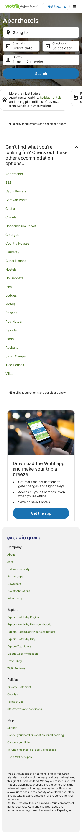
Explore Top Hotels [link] (19, 646)
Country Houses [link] (17, 243)
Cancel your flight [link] (18, 742)
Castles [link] (10, 208)
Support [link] (12, 727)
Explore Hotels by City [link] (21, 639)
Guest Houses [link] (15, 261)
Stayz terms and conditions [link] (24, 709)
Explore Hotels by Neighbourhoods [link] (29, 624)
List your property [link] (18, 569)
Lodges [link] (11, 295)
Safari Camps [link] (15, 356)
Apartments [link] (14, 174)
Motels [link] (10, 304)
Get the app (41, 513)
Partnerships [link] (15, 576)
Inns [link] (8, 287)
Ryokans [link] (11, 347)
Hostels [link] (10, 269)
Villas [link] (9, 373)
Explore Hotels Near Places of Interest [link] (31, 631)
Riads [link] (9, 339)
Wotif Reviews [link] (16, 668)
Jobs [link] (10, 562)
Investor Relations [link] (18, 591)
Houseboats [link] (14, 278)
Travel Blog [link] (14, 661)
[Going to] (41, 32)
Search (41, 73)
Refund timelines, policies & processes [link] (31, 749)
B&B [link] (8, 182)
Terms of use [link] (15, 701)
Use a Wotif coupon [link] (19, 757)
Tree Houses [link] (14, 365)
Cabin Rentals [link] (15, 191)
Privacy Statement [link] (19, 687)
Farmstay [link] (12, 252)
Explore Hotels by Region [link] (23, 617)
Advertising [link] (14, 598)
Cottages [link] (12, 235)
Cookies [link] (12, 694)
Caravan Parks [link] (16, 200)
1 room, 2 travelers (29, 61)
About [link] (11, 554)
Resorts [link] (11, 330)
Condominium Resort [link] (20, 226)
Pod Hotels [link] (13, 321)
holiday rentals (51, 97)
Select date (22, 48)
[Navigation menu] (74, 6)
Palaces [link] (11, 313)
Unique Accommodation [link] (22, 653)
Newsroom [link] (14, 583)
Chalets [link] (11, 217)
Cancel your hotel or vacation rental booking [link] (35, 735)
